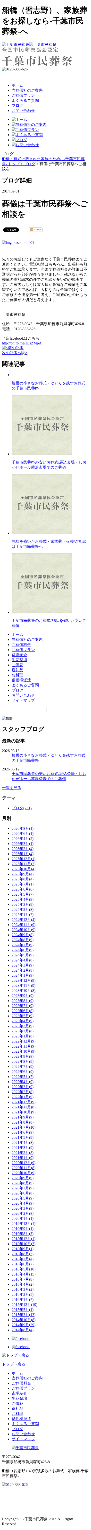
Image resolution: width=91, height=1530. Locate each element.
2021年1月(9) (22, 1158)
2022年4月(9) (22, 1082)
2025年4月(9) (22, 899)
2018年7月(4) (22, 1259)
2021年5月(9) (22, 1137)
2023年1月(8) (22, 1036)
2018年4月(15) (23, 1274)
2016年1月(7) (22, 1299)
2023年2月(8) (22, 1031)
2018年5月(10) (23, 1269)
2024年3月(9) (22, 965)
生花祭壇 (19, 660)
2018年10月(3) (23, 1244)
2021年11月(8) (23, 1107)
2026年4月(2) (22, 839)
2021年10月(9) (23, 1112)
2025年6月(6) (22, 889)
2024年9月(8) (22, 935)
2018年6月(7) (22, 1264)
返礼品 (17, 670)
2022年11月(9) (23, 1046)
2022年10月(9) (23, 1051)
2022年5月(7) (22, 1077)
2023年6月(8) (22, 1011)
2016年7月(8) (22, 1279)
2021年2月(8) (22, 1153)
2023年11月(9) (23, 985)
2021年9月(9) (22, 1117)
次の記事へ (11, 353)
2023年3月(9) (22, 1026)
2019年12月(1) (23, 1223)
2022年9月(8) (22, 1056)
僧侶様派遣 (21, 680)
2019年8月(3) (22, 1234)
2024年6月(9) (22, 950)
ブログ (17, 105)
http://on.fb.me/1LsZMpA (22, 343)
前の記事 (16, 348)
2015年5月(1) (22, 1310)
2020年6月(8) (22, 1193)
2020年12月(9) (23, 1163)
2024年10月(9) (23, 930)
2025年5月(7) (22, 894)
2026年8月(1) (22, 828)
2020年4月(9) (22, 1203)
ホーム (17, 85)
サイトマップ (23, 700)
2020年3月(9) (22, 1208)
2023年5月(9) (22, 1016)
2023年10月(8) (23, 990)
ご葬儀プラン (23, 95)
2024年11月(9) (23, 925)
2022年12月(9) (23, 1041)
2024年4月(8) (22, 960)
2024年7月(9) (22, 945)
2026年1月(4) (22, 854)
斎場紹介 (19, 655)
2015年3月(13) (23, 1315)
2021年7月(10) (23, 1127)
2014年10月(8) (23, 1320)
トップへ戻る (13, 1364)
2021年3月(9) (22, 1148)
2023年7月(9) (22, 1006)
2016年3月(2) (22, 1289)
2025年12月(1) (23, 859)
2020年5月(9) (22, 1198)
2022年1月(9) (22, 1097)
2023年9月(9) (22, 996)
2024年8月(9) (22, 940)
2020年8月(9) (22, 1183)
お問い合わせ (23, 111)
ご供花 (17, 665)
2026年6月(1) (22, 833)
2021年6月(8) (22, 1132)
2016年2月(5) (22, 1294)
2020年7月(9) (22, 1188)
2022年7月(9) (22, 1066)
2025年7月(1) (22, 884)
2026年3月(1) (22, 844)
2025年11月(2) (23, 864)
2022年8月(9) (22, 1061)
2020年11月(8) (23, 1168)
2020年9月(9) (22, 1178)
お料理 (17, 675)
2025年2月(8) (22, 909)
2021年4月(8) (22, 1142)
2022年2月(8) (22, 1092)
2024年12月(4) (23, 920)
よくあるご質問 (25, 100)
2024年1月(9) (22, 975)
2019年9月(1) (22, 1229)
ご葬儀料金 (21, 645)
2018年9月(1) (22, 1249)
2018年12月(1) (23, 1239)
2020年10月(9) (23, 1173)
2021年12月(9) (23, 1102)
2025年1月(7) (22, 915)
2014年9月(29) (23, 1325)
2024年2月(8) (22, 970)
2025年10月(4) (23, 869)
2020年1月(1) (22, 1218)
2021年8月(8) (22, 1122)
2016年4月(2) (22, 1284)
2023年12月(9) (23, 980)
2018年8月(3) (22, 1254)
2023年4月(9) (22, 1021)
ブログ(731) (22, 808)
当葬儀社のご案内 (27, 90)
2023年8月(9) (22, 1001)
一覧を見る (11, 788)
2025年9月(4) (22, 874)
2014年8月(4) (22, 1330)
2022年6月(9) (22, 1072)
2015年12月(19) (24, 1305)
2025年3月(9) (22, 904)
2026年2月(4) (22, 849)
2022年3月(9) (22, 1087)
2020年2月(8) (22, 1213)
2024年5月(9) (22, 955)
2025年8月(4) (22, 879)
